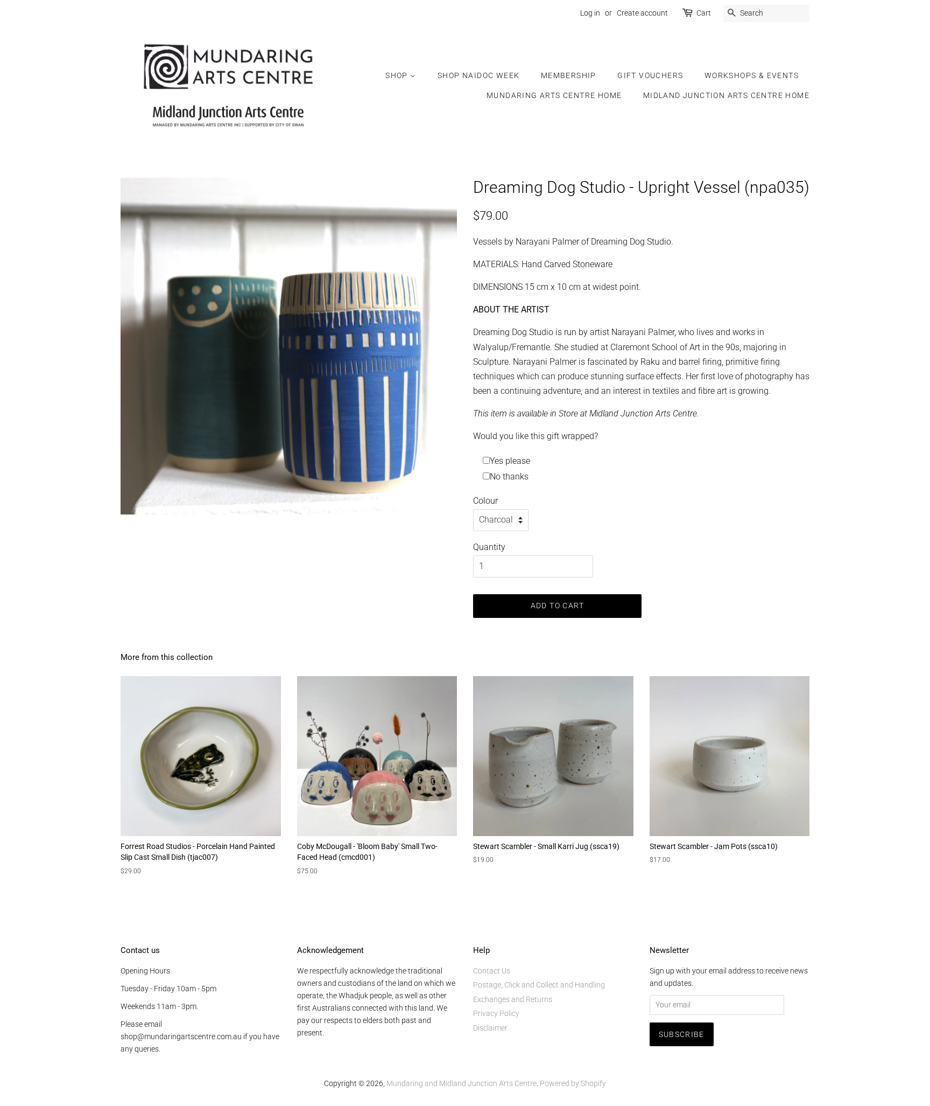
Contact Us (491, 970)
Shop (397, 75)
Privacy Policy (496, 1013)
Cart (703, 13)
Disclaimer (490, 1028)
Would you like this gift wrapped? (535, 436)
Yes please (510, 461)
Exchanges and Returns (512, 999)
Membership (568, 75)
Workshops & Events (751, 75)
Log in (590, 13)
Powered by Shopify (573, 1083)
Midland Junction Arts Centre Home (726, 95)
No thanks (509, 476)
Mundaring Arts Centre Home (554, 95)
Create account (642, 13)
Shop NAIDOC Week (478, 75)
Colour (485, 501)
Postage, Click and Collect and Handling (539, 984)
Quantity (489, 547)
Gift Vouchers (650, 75)
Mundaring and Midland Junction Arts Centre (461, 1083)
